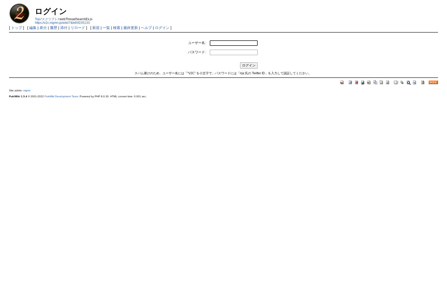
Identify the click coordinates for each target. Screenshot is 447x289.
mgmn (27, 90)
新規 (96, 28)
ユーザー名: (197, 43)
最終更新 (130, 28)
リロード (78, 28)
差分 (43, 28)
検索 (116, 28)
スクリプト (49, 19)
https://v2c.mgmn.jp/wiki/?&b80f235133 (62, 22)
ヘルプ (146, 28)
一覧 (106, 28)
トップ (16, 28)
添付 (64, 28)
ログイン (162, 28)
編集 (32, 28)
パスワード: (197, 52)
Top (37, 19)
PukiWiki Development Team (61, 96)
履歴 (53, 28)
